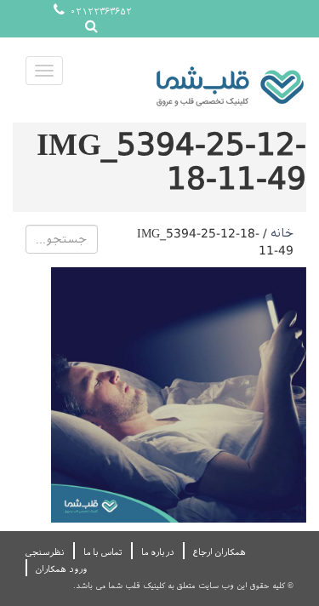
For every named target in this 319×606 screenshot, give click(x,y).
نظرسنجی (45, 552)
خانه (282, 233)
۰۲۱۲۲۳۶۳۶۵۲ (99, 11)
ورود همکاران (61, 569)
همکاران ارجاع (219, 552)
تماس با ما (102, 552)
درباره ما (157, 552)
